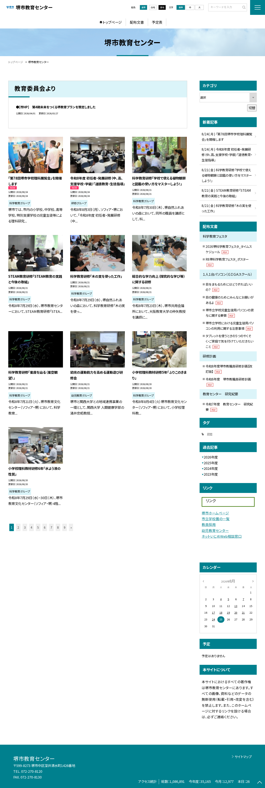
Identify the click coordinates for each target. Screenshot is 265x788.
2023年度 (211, 474)
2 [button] (18, 527)
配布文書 (137, 22)
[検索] (243, 7)
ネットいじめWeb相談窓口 (222, 536)
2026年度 (211, 457)
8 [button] (58, 527)
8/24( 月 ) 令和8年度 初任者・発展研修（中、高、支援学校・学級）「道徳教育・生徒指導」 (227, 154)
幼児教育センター (215, 530)
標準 (181, 7)
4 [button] (31, 527)
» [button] (71, 527)
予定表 (157, 22)
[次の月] (253, 581)
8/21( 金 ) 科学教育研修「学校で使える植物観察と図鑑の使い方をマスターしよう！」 (227, 175)
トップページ (112, 22)
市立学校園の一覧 (216, 518)
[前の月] (203, 581)
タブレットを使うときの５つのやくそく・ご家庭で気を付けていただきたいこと (229, 341)
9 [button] (64, 527)
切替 (252, 107)
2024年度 (211, 468)
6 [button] (45, 527)
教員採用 (209, 524)
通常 (143, 7)
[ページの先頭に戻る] (259, 782)
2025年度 (211, 462)
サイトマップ (243, 756)
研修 (209, 434)
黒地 (162, 7)
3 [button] (25, 527)
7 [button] (51, 527)
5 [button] (38, 527)
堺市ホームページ (215, 512)
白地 (153, 7)
